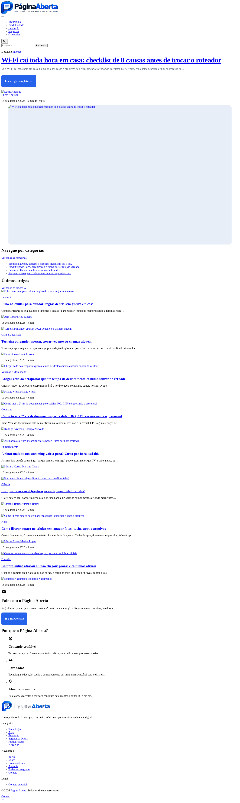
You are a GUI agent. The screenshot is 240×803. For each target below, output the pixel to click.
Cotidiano (6, 409)
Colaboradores (16, 763)
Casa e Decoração (11, 334)
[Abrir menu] (2, 16)
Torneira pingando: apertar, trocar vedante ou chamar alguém (46, 341)
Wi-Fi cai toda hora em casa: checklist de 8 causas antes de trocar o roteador (111, 60)
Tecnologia (14, 21)
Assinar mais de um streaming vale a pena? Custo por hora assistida (50, 454)
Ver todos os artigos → (14, 287)
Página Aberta (18, 790)
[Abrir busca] (4, 41)
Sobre (11, 759)
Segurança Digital (18, 738)
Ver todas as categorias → (15, 257)
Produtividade (16, 25)
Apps (4, 521)
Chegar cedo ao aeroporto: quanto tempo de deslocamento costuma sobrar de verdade (63, 379)
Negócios (13, 31)
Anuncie (13, 766)
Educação (13, 28)
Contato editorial (17, 784)
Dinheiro (6, 559)
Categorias (14, 34)
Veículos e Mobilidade (13, 371)
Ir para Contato (14, 618)
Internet (16, 51)
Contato (12, 772)
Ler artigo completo (19, 81)
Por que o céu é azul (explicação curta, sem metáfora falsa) (43, 491)
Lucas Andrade (9, 94)
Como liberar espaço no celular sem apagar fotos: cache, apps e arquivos (53, 528)
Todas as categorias (19, 769)
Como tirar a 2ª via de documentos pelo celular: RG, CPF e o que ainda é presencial (61, 416)
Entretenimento (9, 446)
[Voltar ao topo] (3, 799)
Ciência (5, 484)
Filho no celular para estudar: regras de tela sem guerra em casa (47, 304)
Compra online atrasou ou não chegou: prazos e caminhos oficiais (48, 566)
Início (11, 756)
